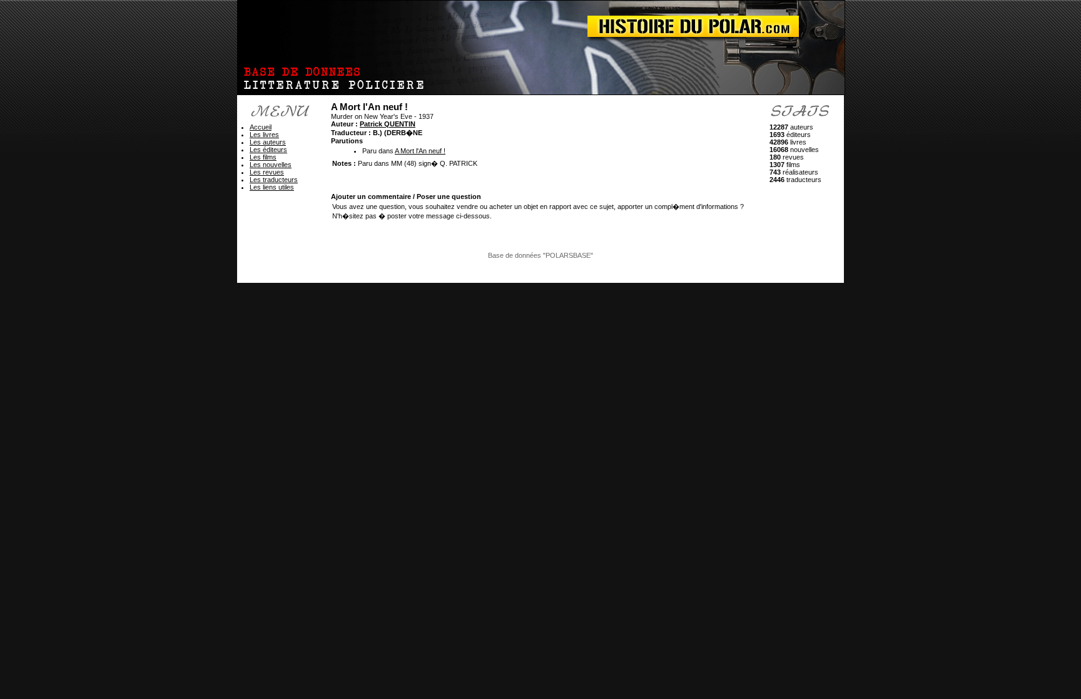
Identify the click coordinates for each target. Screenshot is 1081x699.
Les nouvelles (271, 164)
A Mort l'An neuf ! (420, 151)
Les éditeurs (268, 149)
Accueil (261, 127)
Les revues (267, 172)
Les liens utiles (272, 187)
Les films (263, 157)
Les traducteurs (274, 179)
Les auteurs (268, 142)
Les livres (264, 134)
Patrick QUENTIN (387, 124)
